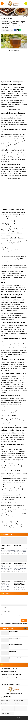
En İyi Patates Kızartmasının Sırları (19, 546)
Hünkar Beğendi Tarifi (6, 17)
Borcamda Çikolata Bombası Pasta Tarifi (11, 674)
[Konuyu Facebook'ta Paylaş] (15, 30)
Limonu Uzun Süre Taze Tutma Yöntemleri (20, 564)
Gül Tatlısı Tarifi (13, 651)
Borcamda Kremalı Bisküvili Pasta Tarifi (11, 684)
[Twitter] (4, 696)
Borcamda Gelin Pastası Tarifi (9, 681)
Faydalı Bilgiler (9, 25)
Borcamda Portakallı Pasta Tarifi (9, 678)
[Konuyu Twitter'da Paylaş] (18, 30)
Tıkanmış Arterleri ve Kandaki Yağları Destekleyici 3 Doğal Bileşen (19, 584)
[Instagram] (6, 696)
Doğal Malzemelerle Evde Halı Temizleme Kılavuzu (6, 547)
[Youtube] (8, 696)
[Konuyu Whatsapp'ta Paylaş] (20, 30)
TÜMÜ (25, 628)
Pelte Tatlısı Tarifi (13, 631)
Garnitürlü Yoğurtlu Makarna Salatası (21, 17)
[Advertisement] (14, 65)
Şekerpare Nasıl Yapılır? (15, 658)
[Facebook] (1, 696)
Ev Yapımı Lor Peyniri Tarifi (6, 564)
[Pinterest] (10, 696)
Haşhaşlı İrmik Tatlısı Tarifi (15, 644)
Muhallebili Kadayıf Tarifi (15, 638)
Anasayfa (3, 25)
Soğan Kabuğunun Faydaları (5, 582)
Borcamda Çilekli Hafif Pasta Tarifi (10, 668)
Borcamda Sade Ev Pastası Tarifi (9, 671)
